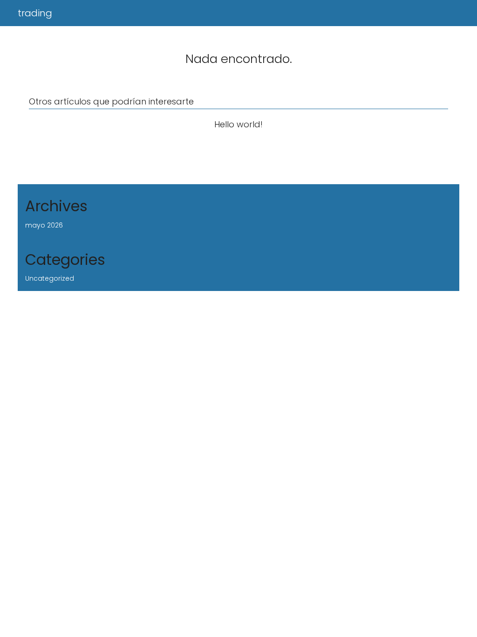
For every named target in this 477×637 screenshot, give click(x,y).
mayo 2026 (44, 225)
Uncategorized (49, 278)
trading (35, 13)
